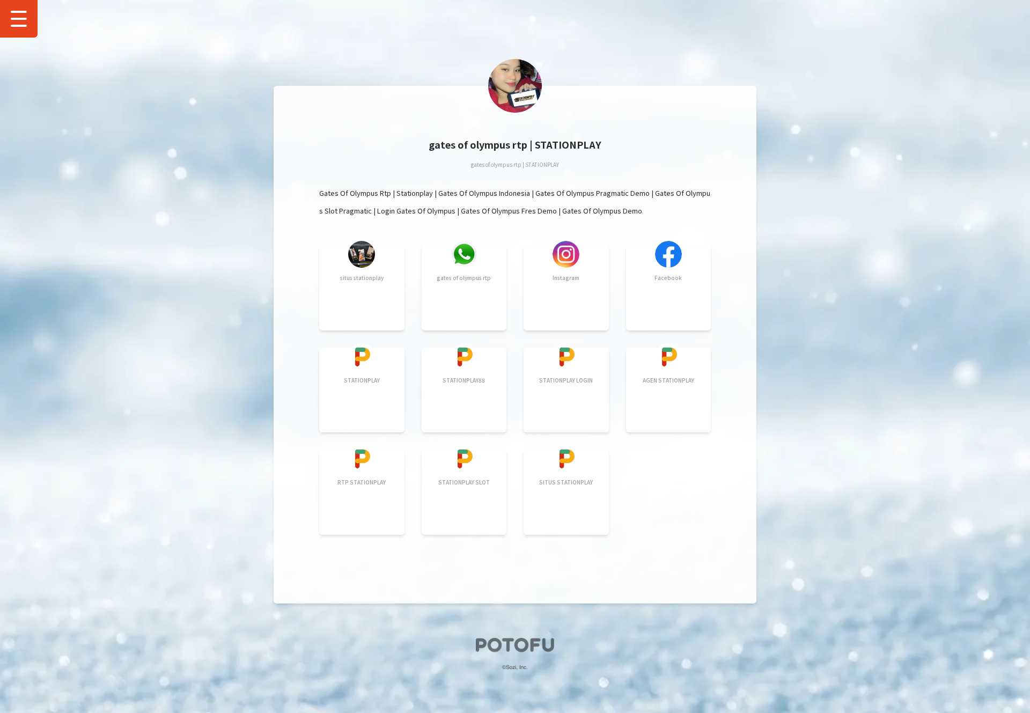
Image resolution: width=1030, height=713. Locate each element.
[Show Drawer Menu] (19, 19)
